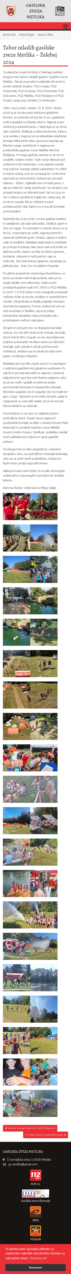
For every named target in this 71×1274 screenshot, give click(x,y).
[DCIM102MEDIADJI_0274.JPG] (44, 726)
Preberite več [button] (38, 1258)
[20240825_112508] (44, 789)
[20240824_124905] (44, 946)
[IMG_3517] (44, 538)
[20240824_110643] (44, 977)
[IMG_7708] (44, 506)
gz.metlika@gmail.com (23, 1164)
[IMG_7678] (16, 538)
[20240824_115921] (16, 977)
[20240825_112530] (16, 789)
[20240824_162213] (16, 914)
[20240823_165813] (44, 1103)
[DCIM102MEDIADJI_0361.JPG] (16, 632)
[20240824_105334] (16, 1009)
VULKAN (35, 1239)
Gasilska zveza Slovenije (35, 1201)
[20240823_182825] (16, 1103)
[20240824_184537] (16, 852)
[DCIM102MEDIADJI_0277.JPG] (16, 726)
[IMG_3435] (44, 569)
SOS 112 (35, 1184)
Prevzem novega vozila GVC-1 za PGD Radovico (31, 1128)
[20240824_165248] (44, 883)
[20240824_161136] (16, 946)
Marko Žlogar (26, 34)
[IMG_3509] (16, 569)
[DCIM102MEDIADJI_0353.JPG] (44, 632)
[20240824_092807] (44, 1040)
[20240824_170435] (16, 883)
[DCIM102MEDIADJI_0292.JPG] (16, 695)
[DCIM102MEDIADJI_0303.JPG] (44, 663)
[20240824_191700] (44, 820)
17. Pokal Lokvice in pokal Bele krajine (44, 1135)
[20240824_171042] (44, 852)
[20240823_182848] (44, 1072)
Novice (42, 34)
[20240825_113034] (16, 757)
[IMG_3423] (16, 600)
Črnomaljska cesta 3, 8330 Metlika (29, 1159)
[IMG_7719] (16, 506)
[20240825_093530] (16, 820)
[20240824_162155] (44, 914)
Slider (50, 34)
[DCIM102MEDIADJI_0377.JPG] (44, 600)
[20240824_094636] (16, 1040)
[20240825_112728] (44, 757)
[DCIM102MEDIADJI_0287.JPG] (44, 695)
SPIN (36, 1220)
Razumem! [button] (35, 1267)
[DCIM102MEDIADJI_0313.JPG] (16, 663)
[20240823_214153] (16, 1072)
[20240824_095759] (44, 1009)
